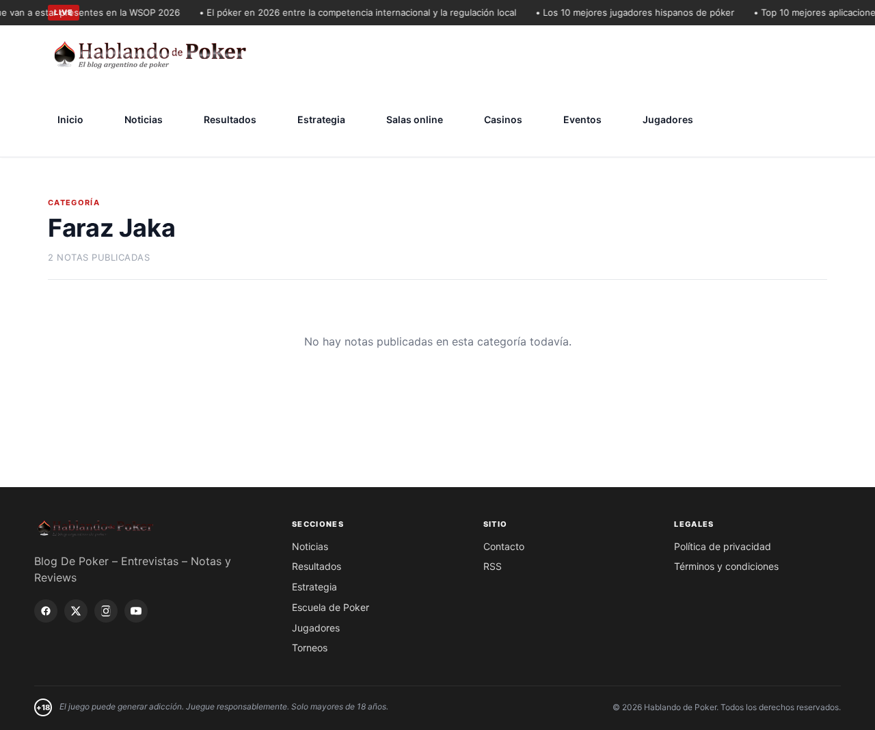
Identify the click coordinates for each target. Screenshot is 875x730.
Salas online (414, 119)
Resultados (230, 119)
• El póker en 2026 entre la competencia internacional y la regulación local (352, 12)
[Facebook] (45, 611)
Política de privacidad (722, 546)
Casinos (503, 119)
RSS (492, 566)
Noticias (143, 119)
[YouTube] (136, 611)
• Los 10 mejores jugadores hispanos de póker (629, 12)
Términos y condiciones (726, 566)
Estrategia (321, 119)
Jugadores (668, 119)
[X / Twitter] (76, 611)
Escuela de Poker (330, 607)
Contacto (503, 546)
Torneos (309, 647)
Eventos (582, 119)
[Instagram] (106, 611)
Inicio (70, 119)
